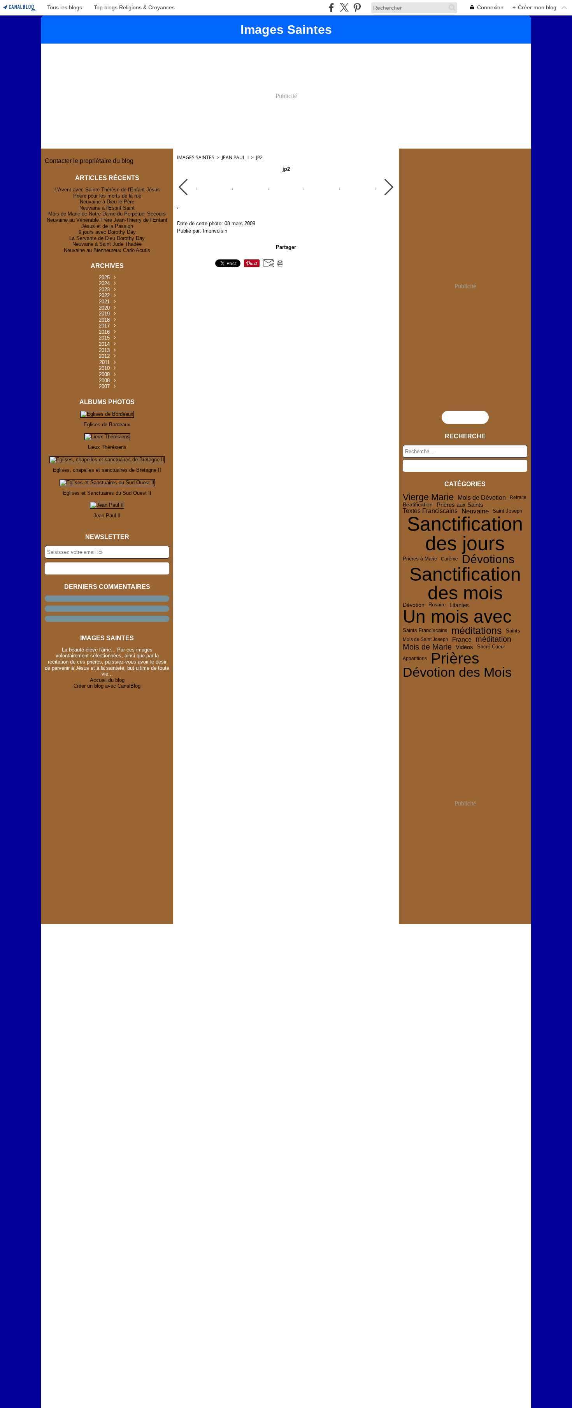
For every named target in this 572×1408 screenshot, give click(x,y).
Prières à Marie (420, 559)
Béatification (418, 505)
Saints (513, 630)
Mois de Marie (427, 647)
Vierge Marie (428, 497)
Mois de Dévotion (482, 497)
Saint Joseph (507, 510)
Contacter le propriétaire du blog (89, 161)
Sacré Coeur (491, 647)
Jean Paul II (235, 157)
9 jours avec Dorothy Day (107, 232)
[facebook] (331, 7)
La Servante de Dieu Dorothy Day (107, 238)
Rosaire (437, 605)
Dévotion (414, 605)
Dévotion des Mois (457, 672)
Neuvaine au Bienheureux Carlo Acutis (107, 250)
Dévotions (488, 559)
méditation (493, 639)
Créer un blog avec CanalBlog (107, 686)
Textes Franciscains (430, 511)
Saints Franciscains (425, 630)
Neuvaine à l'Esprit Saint (107, 208)
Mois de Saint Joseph (425, 639)
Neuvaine (475, 511)
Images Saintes (195, 157)
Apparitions (415, 658)
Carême (449, 559)
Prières (455, 658)
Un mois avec (457, 617)
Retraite (518, 497)
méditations (476, 631)
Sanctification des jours (465, 533)
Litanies (459, 605)
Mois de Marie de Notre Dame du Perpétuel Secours (107, 214)
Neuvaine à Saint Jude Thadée (107, 244)
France (462, 639)
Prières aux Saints (460, 505)
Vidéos (464, 647)
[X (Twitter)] (344, 7)
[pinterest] (357, 7)
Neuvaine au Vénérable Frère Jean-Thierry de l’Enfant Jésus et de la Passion (107, 223)
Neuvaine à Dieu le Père (107, 202)
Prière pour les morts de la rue (107, 196)
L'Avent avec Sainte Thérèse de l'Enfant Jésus (107, 190)
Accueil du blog (107, 680)
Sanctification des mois (465, 583)
